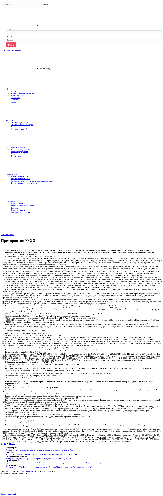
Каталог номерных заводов (22, 125)
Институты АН (17, 156)
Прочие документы (18, 210)
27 (12, 444)
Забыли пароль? (18, 50)
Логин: (8, 29)
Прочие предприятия (19, 152)
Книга (13, 91)
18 (5, 444)
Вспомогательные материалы (22, 93)
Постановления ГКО (19, 204)
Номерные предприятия (20, 150)
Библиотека (15, 98)
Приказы (14, 208)
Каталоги (9, 120)
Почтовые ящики (18, 127)
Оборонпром (11, 89)
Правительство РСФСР (20, 179)
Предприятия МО (18, 154)
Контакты (14, 100)
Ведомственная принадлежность (24, 183)
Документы (10, 201)
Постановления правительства (23, 206)
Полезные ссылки (18, 95)
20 (10, 444)
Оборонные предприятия (16, 147)
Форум (13, 102)
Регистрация (6, 50)
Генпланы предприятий (20, 212)
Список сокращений (19, 129)
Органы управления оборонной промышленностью (32, 181)
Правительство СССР (19, 177)
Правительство (12, 174)
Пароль (9, 36)
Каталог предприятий (19, 122)
